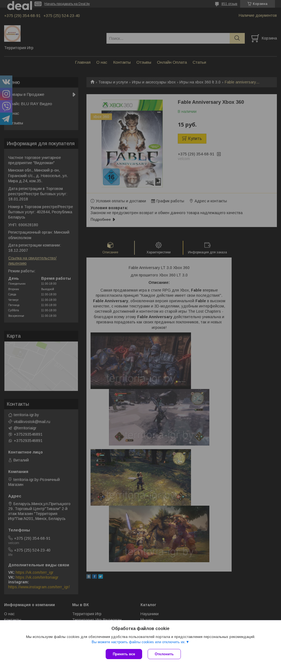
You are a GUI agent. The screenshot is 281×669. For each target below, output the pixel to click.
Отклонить (164, 654)
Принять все (124, 654)
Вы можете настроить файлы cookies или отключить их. (139, 642)
